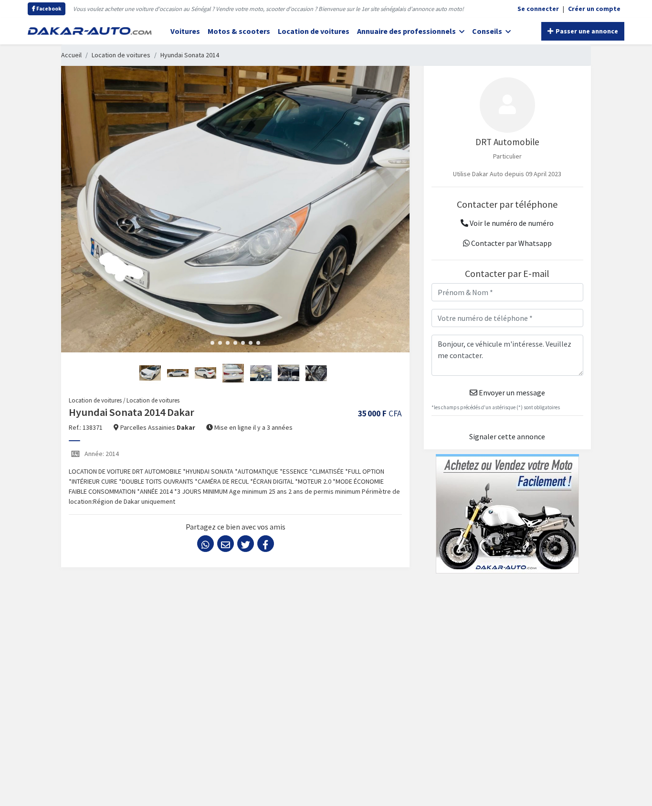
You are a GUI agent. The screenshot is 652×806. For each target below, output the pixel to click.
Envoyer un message (511, 392)
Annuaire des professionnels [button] (407, 31)
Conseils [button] (488, 31)
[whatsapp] (205, 543)
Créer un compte (594, 8)
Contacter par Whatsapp (511, 243)
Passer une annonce (586, 31)
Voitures (185, 31)
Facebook (48, 8)
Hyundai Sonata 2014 (189, 55)
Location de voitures (313, 31)
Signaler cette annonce (507, 436)
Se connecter (538, 8)
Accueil (71, 55)
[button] (212, 343)
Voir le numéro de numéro (511, 223)
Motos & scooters (239, 31)
